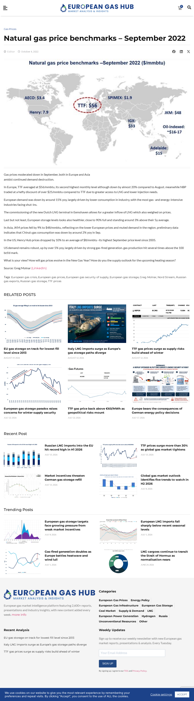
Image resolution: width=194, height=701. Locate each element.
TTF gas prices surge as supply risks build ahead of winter (42, 651)
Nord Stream (166, 277)
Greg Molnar (148, 277)
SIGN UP (107, 663)
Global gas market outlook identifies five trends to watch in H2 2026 (165, 479)
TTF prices (54, 281)
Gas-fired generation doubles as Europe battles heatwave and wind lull (68, 555)
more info (19, 615)
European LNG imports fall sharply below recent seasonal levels (163, 525)
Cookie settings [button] (161, 694)
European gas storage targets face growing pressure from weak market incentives (66, 525)
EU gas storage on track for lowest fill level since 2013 (39, 637)
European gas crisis (24, 277)
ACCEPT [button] (182, 694)
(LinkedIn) (39, 268)
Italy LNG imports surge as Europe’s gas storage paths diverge (45, 644)
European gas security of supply (87, 277)
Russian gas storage (33, 281)
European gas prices (51, 277)
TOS (126, 671)
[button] (174, 51)
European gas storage (124, 277)
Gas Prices (10, 29)
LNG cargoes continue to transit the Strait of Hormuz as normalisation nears (164, 555)
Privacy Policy (139, 671)
